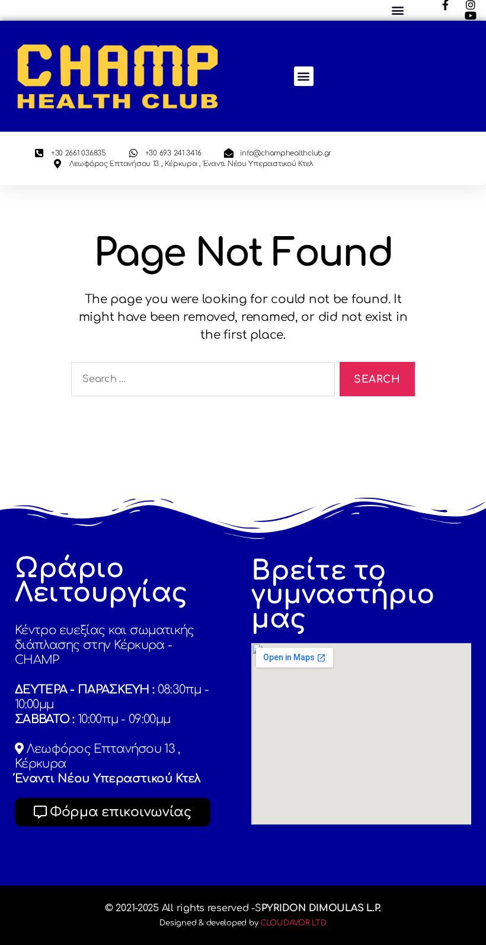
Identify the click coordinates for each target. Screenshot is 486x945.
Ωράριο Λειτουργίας (101, 580)
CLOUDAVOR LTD (293, 923)
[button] (397, 10)
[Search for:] (200, 382)
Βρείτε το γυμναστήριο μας (342, 595)
